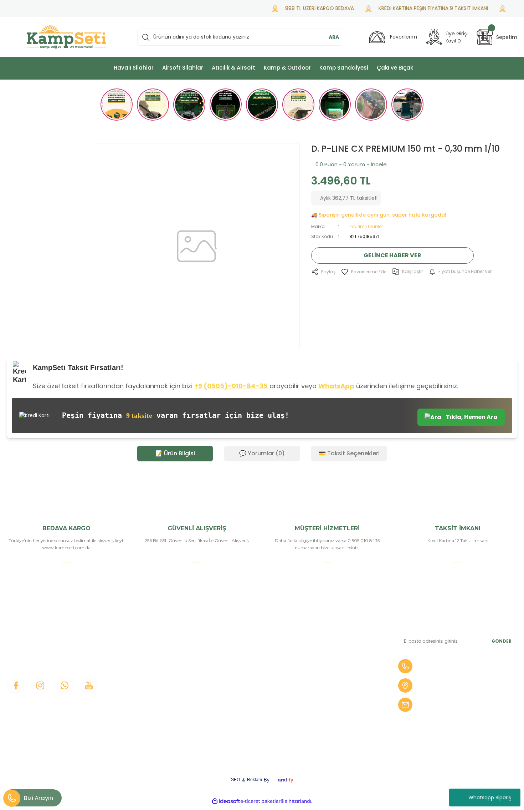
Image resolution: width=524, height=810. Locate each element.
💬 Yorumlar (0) (262, 453)
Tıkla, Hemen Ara (471, 417)
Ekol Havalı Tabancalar (338, 707)
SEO (235, 779)
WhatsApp (336, 385)
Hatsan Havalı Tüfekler (339, 695)
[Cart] (484, 37)
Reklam (254, 779)
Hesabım (235, 646)
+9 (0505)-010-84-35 (231, 385)
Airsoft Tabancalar (333, 670)
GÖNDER (502, 641)
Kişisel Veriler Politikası (251, 719)
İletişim (146, 634)
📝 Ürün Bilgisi (175, 453)
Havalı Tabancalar (332, 646)
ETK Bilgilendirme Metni (254, 731)
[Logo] (66, 37)
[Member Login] (434, 37)
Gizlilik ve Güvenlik (246, 695)
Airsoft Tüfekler (330, 658)
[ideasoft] (226, 801)
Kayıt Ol (454, 41)
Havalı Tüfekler (329, 634)
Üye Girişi (148, 658)
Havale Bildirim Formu (251, 658)
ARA (334, 37)
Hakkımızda (151, 646)
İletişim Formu (155, 670)
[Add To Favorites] (363, 271)
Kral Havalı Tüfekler (334, 719)
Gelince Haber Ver (392, 255)
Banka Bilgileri (241, 634)
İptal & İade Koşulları (249, 707)
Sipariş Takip (239, 670)
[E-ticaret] (261, 801)
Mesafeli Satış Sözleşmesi (256, 682)
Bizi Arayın (38, 798)
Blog (143, 682)
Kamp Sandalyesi (158, 695)
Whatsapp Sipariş (489, 797)
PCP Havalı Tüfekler (335, 682)
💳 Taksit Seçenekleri (349, 453)
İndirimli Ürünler (366, 226)
